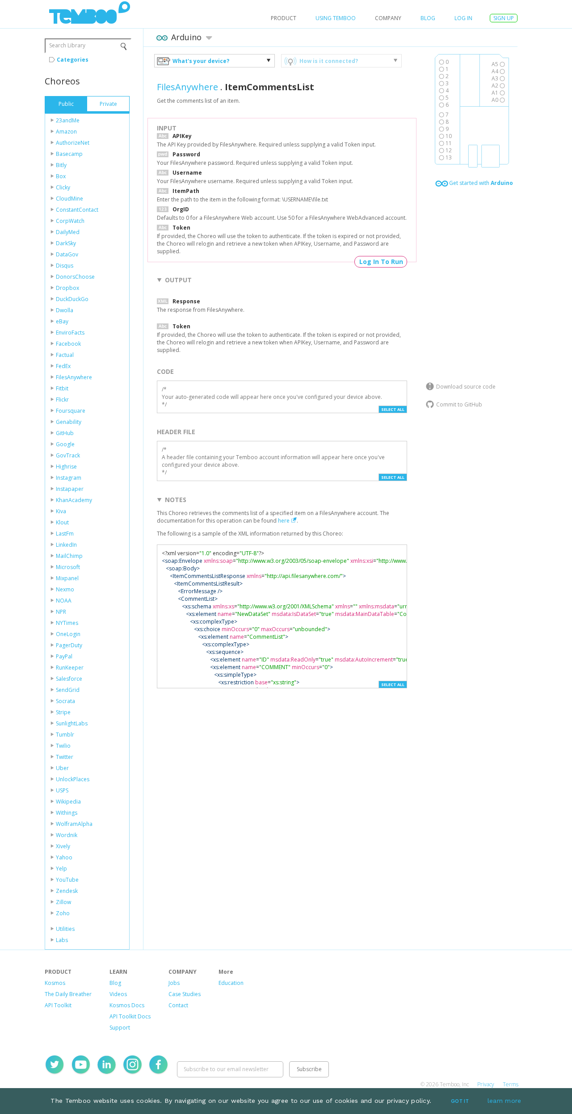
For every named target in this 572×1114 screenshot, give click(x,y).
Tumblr (65, 734)
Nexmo (65, 589)
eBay (62, 321)
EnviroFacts (70, 332)
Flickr (62, 399)
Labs (62, 940)
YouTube (67, 880)
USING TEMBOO (335, 18)
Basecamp (69, 154)
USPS (62, 790)
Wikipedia (68, 801)
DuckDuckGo (72, 299)
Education (231, 983)
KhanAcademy (74, 500)
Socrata (65, 701)
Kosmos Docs (126, 1005)
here (284, 520)
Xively (63, 846)
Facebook (68, 344)
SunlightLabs (72, 723)
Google (65, 444)
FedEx (63, 366)
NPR (61, 612)
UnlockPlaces (72, 779)
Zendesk (67, 891)
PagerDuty (69, 645)
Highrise (66, 466)
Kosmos (55, 983)
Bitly (61, 165)
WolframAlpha (74, 824)
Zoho (63, 913)
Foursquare (70, 411)
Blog (428, 18)
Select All (392, 409)
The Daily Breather (68, 994)
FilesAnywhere (74, 377)
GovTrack (68, 455)
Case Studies (184, 994)
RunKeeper (70, 667)
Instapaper (70, 489)
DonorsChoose (75, 277)
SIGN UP (503, 18)
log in (463, 18)
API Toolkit (58, 1005)
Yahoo (64, 857)
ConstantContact (77, 210)
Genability (68, 422)
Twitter (64, 757)
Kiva (61, 511)
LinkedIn (66, 545)
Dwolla (64, 310)
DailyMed (68, 232)
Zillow (63, 902)
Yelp (61, 868)
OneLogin (68, 634)
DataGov (67, 254)
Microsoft (68, 567)
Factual (65, 355)
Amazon (66, 131)
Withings (66, 813)
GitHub (65, 433)
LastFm (65, 533)
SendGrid (68, 690)
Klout (62, 522)
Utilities (65, 929)
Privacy (485, 1084)
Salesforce (69, 679)
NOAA (64, 600)
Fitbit (62, 388)
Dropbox (67, 288)
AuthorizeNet (72, 143)
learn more (505, 1100)
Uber (62, 768)
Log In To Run (381, 261)
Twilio (63, 746)
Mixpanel (67, 578)
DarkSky (66, 243)
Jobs (174, 983)
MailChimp (69, 556)
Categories (72, 59)
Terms (510, 1084)
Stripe (63, 712)
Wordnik (66, 835)
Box (61, 176)
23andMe (68, 120)
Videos (118, 994)
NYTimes (67, 623)
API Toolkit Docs (130, 1016)
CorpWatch (70, 221)
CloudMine (69, 198)
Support (119, 1027)
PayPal (64, 656)
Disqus (64, 265)
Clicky (63, 187)
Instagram (68, 478)
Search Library (67, 45)
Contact (178, 1005)
